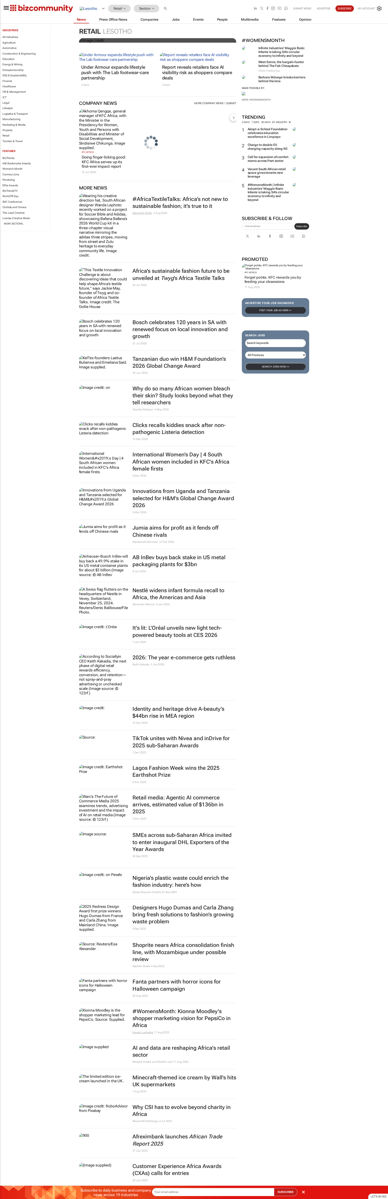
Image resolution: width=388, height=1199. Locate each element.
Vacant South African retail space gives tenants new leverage (267, 172)
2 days (246, 122)
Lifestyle (7, 108)
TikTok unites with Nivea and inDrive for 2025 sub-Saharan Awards (181, 741)
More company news (208, 103)
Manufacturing (11, 119)
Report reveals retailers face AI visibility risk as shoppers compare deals (197, 72)
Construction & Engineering (18, 53)
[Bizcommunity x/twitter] (262, 9)
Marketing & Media (14, 124)
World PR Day (10, 196)
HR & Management (14, 91)
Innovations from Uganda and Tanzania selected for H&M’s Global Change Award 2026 (183, 498)
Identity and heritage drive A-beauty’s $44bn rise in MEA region (178, 712)
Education (8, 59)
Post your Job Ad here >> (275, 310)
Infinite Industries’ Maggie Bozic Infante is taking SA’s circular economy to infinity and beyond (281, 51)
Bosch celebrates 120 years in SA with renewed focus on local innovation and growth (180, 329)
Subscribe (301, 226)
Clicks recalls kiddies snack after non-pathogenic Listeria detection (179, 428)
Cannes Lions (10, 174)
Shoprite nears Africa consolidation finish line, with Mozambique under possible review (183, 952)
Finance (7, 81)
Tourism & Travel (12, 141)
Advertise (324, 8)
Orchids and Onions (14, 207)
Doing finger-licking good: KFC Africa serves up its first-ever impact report (104, 162)
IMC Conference (12, 201)
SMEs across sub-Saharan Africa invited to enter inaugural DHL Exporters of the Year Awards (181, 842)
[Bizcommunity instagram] (273, 9)
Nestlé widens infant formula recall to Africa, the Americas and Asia (178, 594)
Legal (5, 102)
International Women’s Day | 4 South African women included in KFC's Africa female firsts (180, 461)
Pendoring (8, 179)
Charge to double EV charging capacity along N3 (267, 146)
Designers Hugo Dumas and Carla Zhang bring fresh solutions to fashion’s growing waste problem (183, 914)
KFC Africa (251, 272)
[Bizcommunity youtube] (279, 9)
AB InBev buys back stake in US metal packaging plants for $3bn (178, 561)
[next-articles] (233, 117)
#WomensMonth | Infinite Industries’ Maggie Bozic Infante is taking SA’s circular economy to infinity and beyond (268, 192)
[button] (166, 8)
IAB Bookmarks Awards (16, 163)
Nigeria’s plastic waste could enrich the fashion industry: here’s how (180, 881)
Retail (5, 135)
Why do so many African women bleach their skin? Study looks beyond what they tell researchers (182, 395)
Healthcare (9, 86)
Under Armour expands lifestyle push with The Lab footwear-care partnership (115, 72)
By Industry (280, 122)
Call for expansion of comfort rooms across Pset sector (268, 159)
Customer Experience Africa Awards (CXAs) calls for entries (176, 1169)
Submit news (302, 8)
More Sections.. (14, 223)
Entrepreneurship (12, 70)
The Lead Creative (13, 212)
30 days (265, 122)
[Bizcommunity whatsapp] (286, 9)
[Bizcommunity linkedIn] (255, 9)
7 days (255, 122)
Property (7, 130)
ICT (4, 97)
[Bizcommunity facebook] (267, 9)
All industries (10, 37)
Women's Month (12, 168)
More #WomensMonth (256, 99)
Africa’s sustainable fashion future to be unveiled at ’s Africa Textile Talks (180, 274)
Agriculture (9, 42)
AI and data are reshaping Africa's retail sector (181, 1051)
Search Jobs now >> (275, 366)
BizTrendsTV (10, 190)
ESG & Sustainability (14, 75)
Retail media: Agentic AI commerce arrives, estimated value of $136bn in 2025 (177, 804)
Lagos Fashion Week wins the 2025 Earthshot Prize (176, 771)
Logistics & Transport (15, 113)
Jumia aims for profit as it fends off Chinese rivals (175, 531)
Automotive (9, 48)
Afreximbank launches (177, 1140)
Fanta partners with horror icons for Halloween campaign (176, 985)
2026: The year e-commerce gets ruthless (183, 657)
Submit (231, 103)
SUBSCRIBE (286, 1192)
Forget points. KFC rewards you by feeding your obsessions (273, 279)
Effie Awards (10, 185)
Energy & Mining (12, 64)
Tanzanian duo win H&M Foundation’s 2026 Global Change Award (179, 362)
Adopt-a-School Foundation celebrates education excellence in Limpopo (268, 133)
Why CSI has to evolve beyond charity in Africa (181, 1110)
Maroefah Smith (142, 213)
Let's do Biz (378, 1196)
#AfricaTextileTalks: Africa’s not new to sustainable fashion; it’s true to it (180, 202)
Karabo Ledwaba (142, 1032)
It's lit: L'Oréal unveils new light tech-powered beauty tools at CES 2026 (177, 631)
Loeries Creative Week (16, 218)
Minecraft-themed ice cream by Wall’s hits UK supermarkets (184, 1081)
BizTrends (8, 158)
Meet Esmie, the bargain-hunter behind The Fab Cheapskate (281, 64)
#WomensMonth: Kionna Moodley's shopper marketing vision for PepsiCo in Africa (181, 1018)
